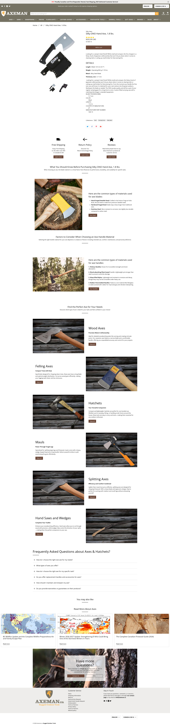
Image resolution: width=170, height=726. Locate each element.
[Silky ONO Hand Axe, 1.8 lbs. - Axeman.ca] (58, 56)
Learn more (58, 157)
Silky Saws (89, 31)
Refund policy (72, 710)
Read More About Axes (85, 608)
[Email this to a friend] (100, 126)
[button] (90, 37)
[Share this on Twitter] (87, 126)
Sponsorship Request (74, 699)
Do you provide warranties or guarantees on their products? (58, 588)
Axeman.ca (39, 723)
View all (92, 344)
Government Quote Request (76, 701)
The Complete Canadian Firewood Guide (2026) (135, 636)
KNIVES (41, 19)
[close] (168, 2)
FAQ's (69, 694)
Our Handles (94, 289)
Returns (70, 697)
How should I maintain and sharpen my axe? (53, 583)
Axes (95, 120)
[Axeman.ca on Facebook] (4, 6)
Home (35, 25)
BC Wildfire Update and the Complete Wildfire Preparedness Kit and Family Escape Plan (28, 637)
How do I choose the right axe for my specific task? (55, 571)
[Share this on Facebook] (92, 126)
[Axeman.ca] (14, 14)
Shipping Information (74, 695)
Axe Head (93, 215)
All (41, 25)
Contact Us (76, 676)
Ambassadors (72, 703)
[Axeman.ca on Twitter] (9, 6)
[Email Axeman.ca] (2, 6)
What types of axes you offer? (47, 565)
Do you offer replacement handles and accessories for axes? (58, 577)
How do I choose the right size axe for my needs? (54, 560)
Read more (6, 644)
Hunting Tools (102, 120)
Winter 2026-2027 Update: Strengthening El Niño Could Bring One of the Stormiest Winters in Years (84, 637)
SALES (150, 19)
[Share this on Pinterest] (96, 126)
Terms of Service (73, 705)
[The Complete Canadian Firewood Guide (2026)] (141, 624)
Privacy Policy (72, 707)
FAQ (94, 676)
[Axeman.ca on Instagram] (7, 6)
